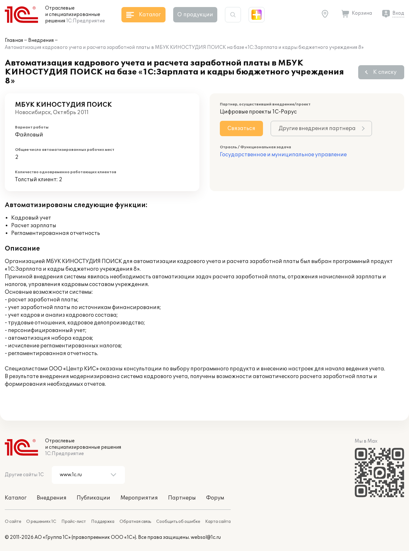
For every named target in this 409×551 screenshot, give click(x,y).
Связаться (241, 128)
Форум (215, 498)
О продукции (195, 15)
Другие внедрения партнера (317, 128)
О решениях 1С (41, 521)
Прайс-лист (73, 521)
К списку (385, 72)
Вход (398, 13)
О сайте (13, 521)
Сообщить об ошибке (178, 521)
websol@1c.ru (206, 537)
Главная (14, 40)
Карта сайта (218, 521)
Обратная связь (135, 521)
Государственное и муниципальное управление (283, 154)
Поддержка (102, 521)
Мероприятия (139, 498)
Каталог (16, 498)
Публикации (93, 498)
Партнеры (182, 498)
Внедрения (41, 40)
